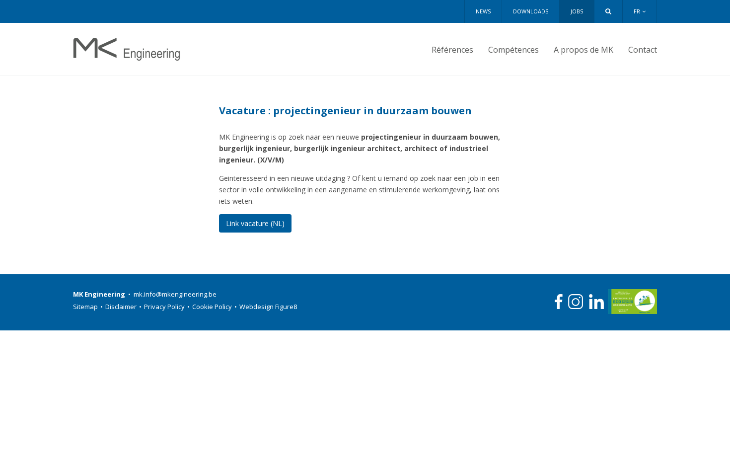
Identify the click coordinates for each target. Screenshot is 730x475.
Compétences (513, 49)
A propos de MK (583, 49)
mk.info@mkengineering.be (175, 294)
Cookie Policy (214, 306)
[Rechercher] (608, 11)
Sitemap (88, 306)
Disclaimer (123, 306)
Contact (642, 49)
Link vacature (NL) (255, 223)
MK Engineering (126, 49)
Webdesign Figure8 (268, 306)
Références (452, 49)
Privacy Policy (167, 306)
